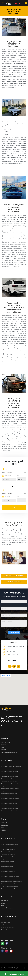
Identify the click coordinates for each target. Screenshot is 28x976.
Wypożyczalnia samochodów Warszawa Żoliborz (9, 803)
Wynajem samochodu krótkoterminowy (8, 849)
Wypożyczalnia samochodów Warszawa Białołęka (9, 791)
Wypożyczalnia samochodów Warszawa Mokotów (9, 771)
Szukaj (14, 507)
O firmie (3, 745)
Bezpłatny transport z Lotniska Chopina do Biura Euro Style (11, 881)
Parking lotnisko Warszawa (9, 752)
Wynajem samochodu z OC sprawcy (7, 878)
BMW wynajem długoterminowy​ (6, 919)
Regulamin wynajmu (7, 908)
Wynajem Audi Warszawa (5, 929)
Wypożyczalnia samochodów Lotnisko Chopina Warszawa (11, 766)
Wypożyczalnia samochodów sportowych (8, 854)
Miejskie (3, 830)
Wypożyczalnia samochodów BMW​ (7, 866)
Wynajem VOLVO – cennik (5, 864)
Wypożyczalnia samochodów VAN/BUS (7, 861)
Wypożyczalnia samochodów (6, 846)
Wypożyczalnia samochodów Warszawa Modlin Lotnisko (10, 768)
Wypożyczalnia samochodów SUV (7, 859)
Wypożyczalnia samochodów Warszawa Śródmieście (10, 788)
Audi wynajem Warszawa (5, 922)
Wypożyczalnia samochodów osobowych (8, 856)
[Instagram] (18, 666)
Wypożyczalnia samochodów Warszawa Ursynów (9, 776)
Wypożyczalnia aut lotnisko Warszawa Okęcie (8, 883)
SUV (2, 827)
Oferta (3, 903)
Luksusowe (4, 825)
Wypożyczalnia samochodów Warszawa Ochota (9, 793)
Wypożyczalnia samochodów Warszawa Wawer (9, 795)
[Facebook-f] (10, 666)
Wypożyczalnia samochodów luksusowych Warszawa (10, 876)
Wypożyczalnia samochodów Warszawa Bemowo (9, 786)
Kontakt (3, 750)
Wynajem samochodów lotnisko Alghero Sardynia (9, 844)
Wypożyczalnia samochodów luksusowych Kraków (9, 873)
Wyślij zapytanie (14, 632)
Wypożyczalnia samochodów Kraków (7, 763)
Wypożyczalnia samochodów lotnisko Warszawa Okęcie (10, 888)
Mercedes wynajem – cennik (6, 924)
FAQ (2, 747)
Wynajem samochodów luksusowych (7, 851)
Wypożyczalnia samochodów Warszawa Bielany (9, 781)
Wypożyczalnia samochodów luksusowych (8, 868)
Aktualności (4, 900)
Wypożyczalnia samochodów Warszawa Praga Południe (10, 773)
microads (11, 970)
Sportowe (4, 823)
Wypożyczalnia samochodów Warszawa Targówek (9, 783)
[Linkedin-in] (14, 666)
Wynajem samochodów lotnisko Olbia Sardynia (9, 841)
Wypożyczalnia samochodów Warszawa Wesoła (9, 810)
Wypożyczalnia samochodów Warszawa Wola (8, 778)
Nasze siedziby (5, 742)
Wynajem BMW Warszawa (5, 932)
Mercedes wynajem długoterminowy (7, 927)
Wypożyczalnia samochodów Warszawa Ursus (9, 800)
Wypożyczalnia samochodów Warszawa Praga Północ (10, 798)
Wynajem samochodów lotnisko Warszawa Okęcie (9, 886)
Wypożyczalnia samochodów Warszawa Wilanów (9, 808)
